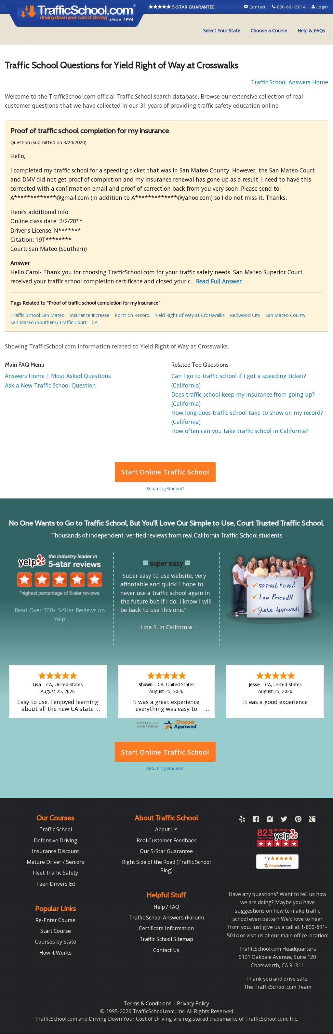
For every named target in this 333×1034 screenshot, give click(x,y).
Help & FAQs (311, 30)
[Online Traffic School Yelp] (242, 820)
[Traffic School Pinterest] (298, 820)
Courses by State (55, 941)
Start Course (55, 930)
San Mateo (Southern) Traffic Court (48, 322)
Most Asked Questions (81, 376)
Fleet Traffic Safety (55, 872)
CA (95, 322)
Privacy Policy (193, 1003)
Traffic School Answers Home (289, 82)
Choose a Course (269, 30)
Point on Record (132, 315)
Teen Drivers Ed (55, 883)
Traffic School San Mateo (37, 315)
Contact (257, 7)
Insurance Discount (55, 851)
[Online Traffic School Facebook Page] (256, 820)
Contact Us (166, 950)
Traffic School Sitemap (166, 939)
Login (321, 7)
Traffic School (55, 829)
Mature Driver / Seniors (55, 861)
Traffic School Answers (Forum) (166, 917)
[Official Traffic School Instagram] (270, 820)
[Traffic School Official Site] (77, 15)
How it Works (55, 952)
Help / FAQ (166, 906)
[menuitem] (222, 30)
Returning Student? (165, 488)
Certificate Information (166, 928)
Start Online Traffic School (165, 472)
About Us (166, 829)
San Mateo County (285, 315)
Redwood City (245, 315)
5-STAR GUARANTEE (193, 7)
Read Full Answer (219, 281)
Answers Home (25, 376)
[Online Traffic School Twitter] (284, 820)
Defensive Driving (55, 840)
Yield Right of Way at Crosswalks (190, 315)
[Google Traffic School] (312, 820)
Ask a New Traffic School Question (50, 385)
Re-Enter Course (55, 920)
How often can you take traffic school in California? (240, 431)
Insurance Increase (90, 315)
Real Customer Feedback (166, 840)
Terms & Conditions (148, 1003)
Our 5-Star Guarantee (166, 851)
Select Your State (221, 30)
